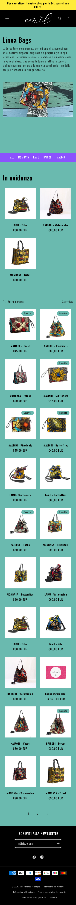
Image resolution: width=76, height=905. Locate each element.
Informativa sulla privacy (24, 892)
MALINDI (61, 157)
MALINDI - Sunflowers (55, 395)
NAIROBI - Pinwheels (56, 346)
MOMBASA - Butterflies (20, 594)
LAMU (36, 157)
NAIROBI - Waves (20, 743)
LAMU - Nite (56, 644)
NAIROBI (47, 157)
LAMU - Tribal (20, 225)
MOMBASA (23, 157)
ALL (12, 157)
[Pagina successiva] (47, 814)
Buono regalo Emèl (55, 693)
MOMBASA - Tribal (20, 274)
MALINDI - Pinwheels (20, 445)
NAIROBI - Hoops (20, 544)
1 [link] (28, 813)
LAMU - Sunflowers (20, 495)
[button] (7, 18)
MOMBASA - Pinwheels (56, 544)
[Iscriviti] (58, 843)
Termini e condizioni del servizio (52, 892)
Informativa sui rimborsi (54, 886)
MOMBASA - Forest (20, 395)
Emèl (22, 886)
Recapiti (53, 897)
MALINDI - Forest (20, 346)
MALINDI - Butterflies (55, 445)
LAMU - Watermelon (56, 594)
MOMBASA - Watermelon (20, 793)
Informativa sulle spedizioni (34, 897)
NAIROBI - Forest (55, 743)
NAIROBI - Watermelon (55, 225)
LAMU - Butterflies (55, 495)
